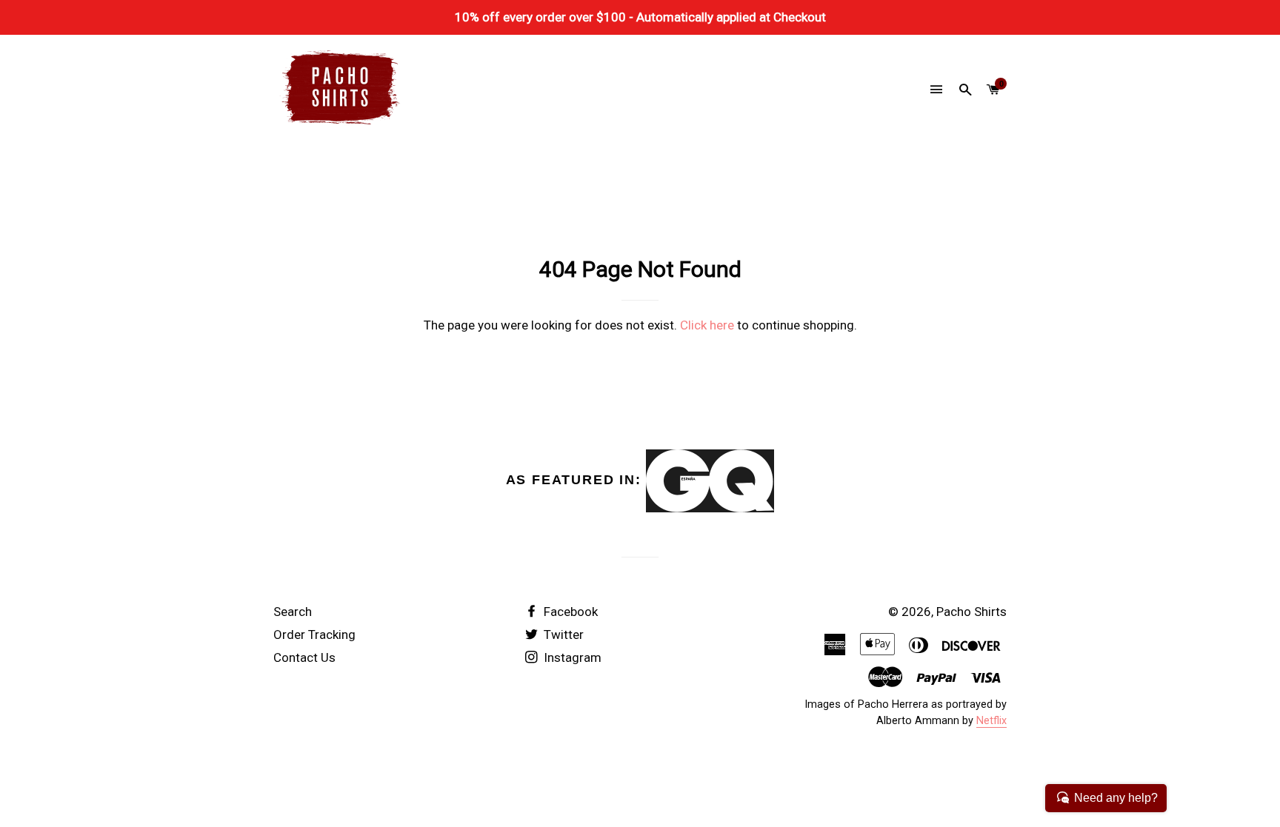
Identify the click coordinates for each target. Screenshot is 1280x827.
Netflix (991, 720)
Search (292, 611)
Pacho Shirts (971, 611)
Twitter (562, 634)
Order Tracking (314, 634)
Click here (707, 325)
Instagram (571, 657)
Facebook (569, 611)
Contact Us (304, 657)
